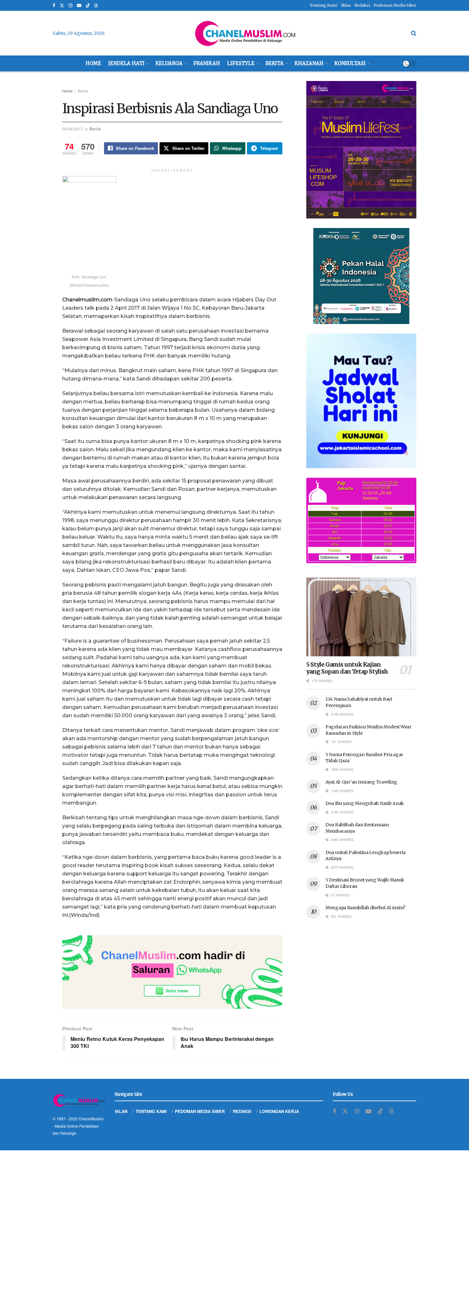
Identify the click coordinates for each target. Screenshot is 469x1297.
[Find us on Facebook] (54, 5)
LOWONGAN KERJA (279, 1111)
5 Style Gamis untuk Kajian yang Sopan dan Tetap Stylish (347, 668)
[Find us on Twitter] (62, 5)
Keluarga (168, 63)
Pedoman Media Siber (395, 5)
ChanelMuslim (91, 1118)
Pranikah (206, 63)
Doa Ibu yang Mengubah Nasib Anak (364, 803)
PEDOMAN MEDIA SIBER (200, 1111)
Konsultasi (350, 63)
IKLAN (121, 1111)
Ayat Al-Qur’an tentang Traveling (361, 782)
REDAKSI (242, 1111)
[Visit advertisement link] (172, 972)
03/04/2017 (72, 129)
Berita (274, 63)
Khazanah (309, 63)
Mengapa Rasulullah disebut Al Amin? (365, 907)
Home (93, 63)
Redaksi (362, 5)
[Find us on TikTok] (88, 5)
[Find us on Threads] (96, 5)
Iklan (346, 5)
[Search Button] (413, 33)
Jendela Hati (126, 63)
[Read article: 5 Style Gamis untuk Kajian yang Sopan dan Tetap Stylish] (361, 617)
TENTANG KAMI (151, 1111)
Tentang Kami (323, 5)
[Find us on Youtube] (79, 5)
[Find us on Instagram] (70, 5)
